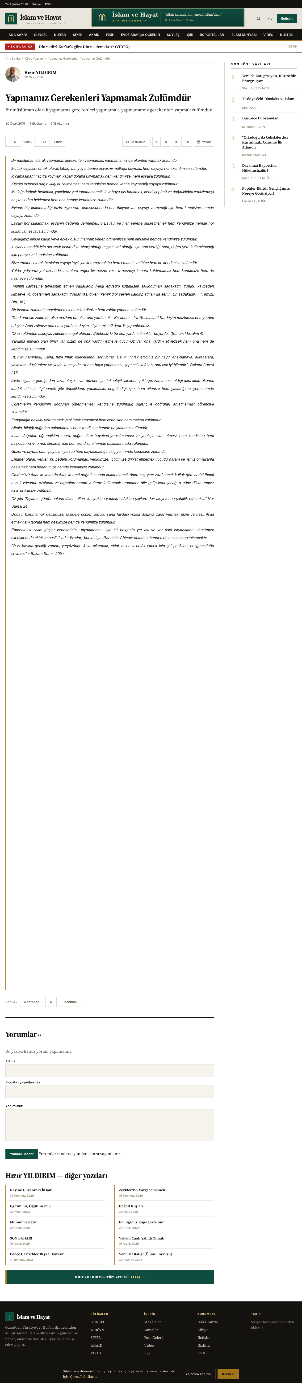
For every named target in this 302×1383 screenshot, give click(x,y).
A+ (44, 142)
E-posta (22, 1082)
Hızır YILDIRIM (40, 72)
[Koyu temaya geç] (270, 18)
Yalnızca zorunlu (198, 1374)
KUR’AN (60, 35)
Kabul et (228, 1374)
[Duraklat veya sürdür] (166, 142)
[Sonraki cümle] (176, 142)
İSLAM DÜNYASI (244, 35)
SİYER (77, 35)
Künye (36, 4)
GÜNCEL (40, 35)
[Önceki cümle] (156, 142)
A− (16, 142)
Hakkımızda (207, 1321)
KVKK (202, 1353)
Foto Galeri (153, 1337)
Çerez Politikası (83, 1376)
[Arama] (258, 18)
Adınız (10, 1061)
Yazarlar (151, 1329)
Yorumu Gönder (22, 1154)
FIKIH (110, 35)
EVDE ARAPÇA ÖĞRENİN (140, 35)
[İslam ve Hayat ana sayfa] (43, 18)
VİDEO (268, 35)
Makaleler (152, 1321)
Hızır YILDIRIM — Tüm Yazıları (110, 1277)
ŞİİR (190, 35)
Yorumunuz (14, 1106)
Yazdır (206, 142)
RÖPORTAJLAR (212, 35)
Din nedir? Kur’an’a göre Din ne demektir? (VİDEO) (84, 46)
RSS (48, 4)
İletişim (287, 18)
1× (187, 142)
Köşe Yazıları (34, 58)
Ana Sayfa (17, 35)
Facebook (70, 1002)
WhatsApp (31, 1002)
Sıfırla (58, 142)
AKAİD (94, 35)
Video (149, 1345)
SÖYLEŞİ (173, 35)
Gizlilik (203, 1345)
